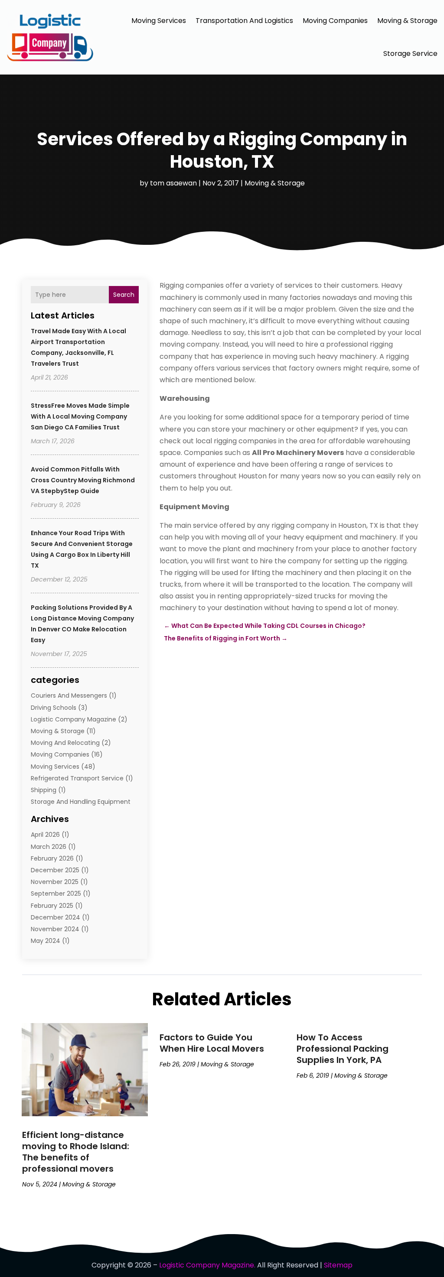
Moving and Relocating (65, 742)
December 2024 (55, 917)
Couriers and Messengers (69, 695)
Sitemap (338, 1265)
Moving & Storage (407, 21)
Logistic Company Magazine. (207, 1265)
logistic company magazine (73, 719)
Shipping (43, 790)
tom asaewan (173, 183)
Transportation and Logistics (244, 21)
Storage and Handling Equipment (81, 801)
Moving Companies (335, 21)
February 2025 (52, 905)
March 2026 (48, 846)
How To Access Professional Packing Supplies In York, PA (342, 1048)
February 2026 (52, 858)
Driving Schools (53, 707)
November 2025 (54, 881)
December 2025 (55, 870)
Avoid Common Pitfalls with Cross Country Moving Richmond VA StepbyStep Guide (83, 480)
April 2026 (45, 834)
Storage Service (410, 53)
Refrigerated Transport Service (77, 778)
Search (123, 294)
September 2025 (56, 893)
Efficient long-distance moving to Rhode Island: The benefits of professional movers (75, 1152)
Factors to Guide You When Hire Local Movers (212, 1043)
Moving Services (158, 21)
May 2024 (45, 940)
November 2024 (55, 929)
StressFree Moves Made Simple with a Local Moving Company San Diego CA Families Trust (80, 416)
